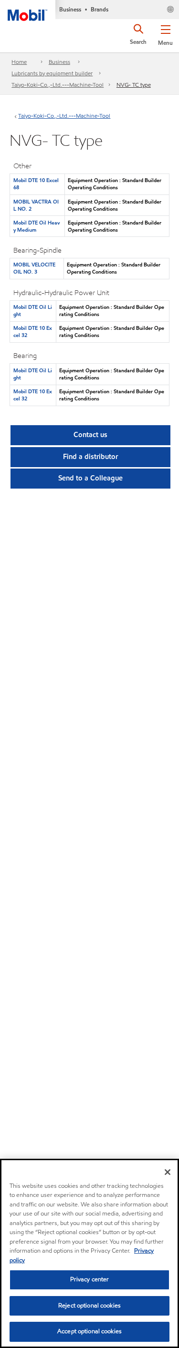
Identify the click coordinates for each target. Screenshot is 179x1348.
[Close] (167, 1172)
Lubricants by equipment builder (52, 73)
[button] (165, 33)
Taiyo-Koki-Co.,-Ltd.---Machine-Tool (57, 85)
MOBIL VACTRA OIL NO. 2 (36, 205)
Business (59, 62)
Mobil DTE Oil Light (32, 310)
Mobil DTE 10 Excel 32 (32, 331)
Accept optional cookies (89, 1331)
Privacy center (89, 1279)
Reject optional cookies (89, 1305)
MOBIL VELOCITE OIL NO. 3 (34, 268)
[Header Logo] (27, 10)
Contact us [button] (90, 434)
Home (19, 62)
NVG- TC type (133, 85)
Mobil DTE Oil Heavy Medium (36, 226)
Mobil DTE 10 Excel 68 (36, 183)
